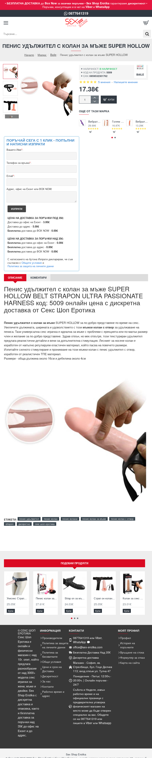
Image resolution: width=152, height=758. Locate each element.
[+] (95, 98)
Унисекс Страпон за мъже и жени (17, 598)
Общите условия (32, 263)
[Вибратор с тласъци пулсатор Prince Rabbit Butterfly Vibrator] (82, 123)
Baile (53, 55)
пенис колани (70, 518)
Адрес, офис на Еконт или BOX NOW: (29, 189)
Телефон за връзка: (19, 163)
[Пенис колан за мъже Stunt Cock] (45, 583)
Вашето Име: (15, 150)
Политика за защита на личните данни (31, 266)
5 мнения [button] (104, 82)
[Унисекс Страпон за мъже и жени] (16, 583)
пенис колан (51, 518)
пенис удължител (29, 518)
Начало (29, 55)
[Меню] (6, 23)
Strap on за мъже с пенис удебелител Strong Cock (75, 598)
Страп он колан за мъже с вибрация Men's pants (104, 598)
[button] (12, 67)
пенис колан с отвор (122, 518)
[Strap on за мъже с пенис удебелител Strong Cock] (74, 583)
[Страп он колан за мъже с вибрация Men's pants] (103, 583)
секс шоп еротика (45, 524)
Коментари (38, 277)
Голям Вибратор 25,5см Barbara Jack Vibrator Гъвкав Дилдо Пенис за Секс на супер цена (118, 121)
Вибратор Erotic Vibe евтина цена (142, 121)
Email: (11, 176)
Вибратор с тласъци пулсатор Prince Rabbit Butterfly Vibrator (94, 121)
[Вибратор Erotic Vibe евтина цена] (129, 123)
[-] (95, 101)
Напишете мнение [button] (126, 82)
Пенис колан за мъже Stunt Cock (46, 598)
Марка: (42, 55)
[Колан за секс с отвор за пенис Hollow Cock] (132, 583)
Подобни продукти (74, 563)
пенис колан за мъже (94, 518)
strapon (10, 524)
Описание (15, 277)
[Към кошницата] (146, 23)
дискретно (24, 524)
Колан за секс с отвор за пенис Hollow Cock (133, 598)
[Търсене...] (147, 34)
